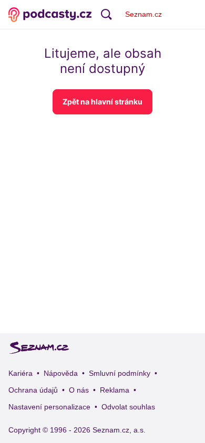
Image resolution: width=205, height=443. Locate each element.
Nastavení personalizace (49, 407)
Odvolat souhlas (128, 407)
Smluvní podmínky (119, 373)
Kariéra (20, 373)
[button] (102, 101)
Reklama (114, 390)
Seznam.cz (143, 14)
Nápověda (61, 373)
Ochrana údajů (33, 390)
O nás (79, 390)
